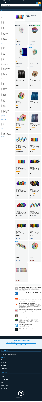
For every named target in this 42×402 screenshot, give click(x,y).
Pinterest (24, 347)
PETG (3, 23)
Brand (2, 79)
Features (2, 65)
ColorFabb (4, 85)
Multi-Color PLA (5, 64)
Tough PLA (4, 26)
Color (2, 43)
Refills (4, 116)
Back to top (21, 337)
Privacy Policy (4, 385)
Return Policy (4, 384)
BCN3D (4, 84)
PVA (3, 32)
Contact (3, 376)
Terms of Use (4, 387)
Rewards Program (5, 381)
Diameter (3, 14)
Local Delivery (4, 379)
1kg (3, 123)
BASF (3, 83)
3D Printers (16, 10)
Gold (3, 60)
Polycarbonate (5, 37)
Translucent (4, 78)
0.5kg (3, 120)
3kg (3, 124)
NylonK (4, 99)
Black (3, 44)
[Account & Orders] (37, 3)
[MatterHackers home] (5, 3)
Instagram (20, 347)
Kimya (4, 90)
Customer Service (18, 0)
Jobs (2, 382)
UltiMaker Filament (6, 112)
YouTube (26, 347)
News (2, 360)
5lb (3, 125)
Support (3, 367)
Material (2, 18)
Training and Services (35, 10)
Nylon (3, 28)
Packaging (3, 115)
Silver (3, 61)
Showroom (3, 362)
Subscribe (21, 344)
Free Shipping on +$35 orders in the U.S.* (7, 0)
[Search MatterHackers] (40, 5)
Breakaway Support (6, 33)
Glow (3, 73)
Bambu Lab (29, 10)
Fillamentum (5, 88)
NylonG (4, 98)
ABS (3, 21)
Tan (3, 58)
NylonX (4, 100)
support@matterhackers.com (8, 354)
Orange (4, 49)
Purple (4, 54)
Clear (3, 59)
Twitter (18, 347)
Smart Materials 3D (6, 107)
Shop (2, 359)
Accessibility (4, 388)
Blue (3, 53)
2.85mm (4, 17)
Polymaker (4, 104)
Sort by (29, 22)
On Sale (25, 22)
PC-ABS (4, 38)
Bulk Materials (5, 129)
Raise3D (4, 105)
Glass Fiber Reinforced (6, 68)
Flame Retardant (5, 70)
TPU (3, 40)
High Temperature (5, 74)
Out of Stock (32, 260)
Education (3, 365)
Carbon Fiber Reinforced (6, 67)
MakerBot (4, 94)
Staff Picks (11, 10)
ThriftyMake (4, 111)
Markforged (4, 95)
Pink (3, 55)
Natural (4, 63)
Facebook (16, 347)
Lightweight (4, 75)
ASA (3, 27)
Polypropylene (5, 39)
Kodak (4, 89)
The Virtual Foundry (6, 110)
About (2, 374)
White (4, 47)
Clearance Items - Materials (7, 134)
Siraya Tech (4, 106)
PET (3, 22)
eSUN (3, 87)
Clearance (4, 132)
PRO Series (4, 101)
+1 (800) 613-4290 (24, 0)
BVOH (4, 34)
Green (4, 52)
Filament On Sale (5, 133)
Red (3, 48)
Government (4, 368)
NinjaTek (4, 96)
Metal (3, 29)
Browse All (3, 136)
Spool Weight (3, 119)
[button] (21, 8)
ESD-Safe (4, 69)
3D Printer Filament (22, 10)
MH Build (4, 93)
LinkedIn (22, 347)
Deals (2, 128)
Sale (7, 10)
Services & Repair (5, 370)
